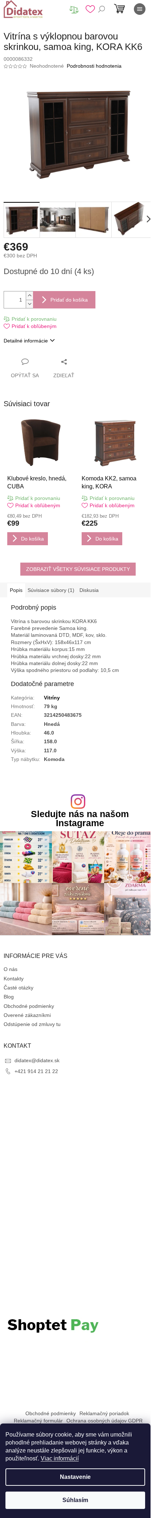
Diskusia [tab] (89, 590)
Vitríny (52, 698)
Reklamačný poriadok (104, 1413)
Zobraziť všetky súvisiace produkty (78, 569)
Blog (9, 997)
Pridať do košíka (69, 300)
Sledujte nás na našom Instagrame (80, 819)
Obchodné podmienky (29, 1006)
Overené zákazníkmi (27, 1015)
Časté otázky (18, 988)
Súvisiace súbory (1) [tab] (51, 590)
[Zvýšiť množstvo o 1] (29, 295)
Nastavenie (75, 1477)
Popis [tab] (16, 590)
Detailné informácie (26, 341)
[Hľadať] (101, 9)
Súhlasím (75, 1500)
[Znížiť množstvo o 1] (29, 304)
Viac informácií (60, 1458)
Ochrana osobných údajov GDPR (104, 1421)
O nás (10, 969)
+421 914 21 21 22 (36, 1071)
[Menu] (139, 9)
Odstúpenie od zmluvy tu (32, 1024)
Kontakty (14, 978)
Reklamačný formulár (38, 1421)
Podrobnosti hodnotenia (94, 66)
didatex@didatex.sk (37, 1060)
